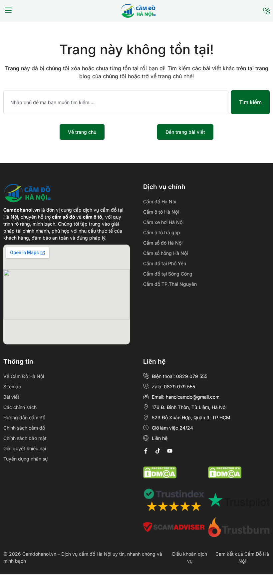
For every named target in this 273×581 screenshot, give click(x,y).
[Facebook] (145, 451)
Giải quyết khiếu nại (24, 448)
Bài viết (11, 397)
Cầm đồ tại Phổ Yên (164, 263)
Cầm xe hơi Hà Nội (163, 222)
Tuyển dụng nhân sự (25, 459)
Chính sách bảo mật (25, 438)
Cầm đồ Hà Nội (159, 201)
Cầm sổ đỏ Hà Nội (162, 243)
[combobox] (115, 102)
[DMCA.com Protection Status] (224, 476)
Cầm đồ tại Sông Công (167, 274)
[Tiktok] (157, 451)
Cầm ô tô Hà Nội (161, 212)
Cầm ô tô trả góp (161, 232)
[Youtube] (169, 451)
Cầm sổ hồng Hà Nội (165, 253)
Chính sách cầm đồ (24, 428)
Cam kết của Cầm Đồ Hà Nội (242, 557)
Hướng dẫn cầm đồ (24, 417)
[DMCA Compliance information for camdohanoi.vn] (159, 476)
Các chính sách (20, 407)
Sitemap (12, 386)
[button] (8, 11)
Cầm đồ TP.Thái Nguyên (170, 284)
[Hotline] (266, 11)
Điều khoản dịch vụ (189, 557)
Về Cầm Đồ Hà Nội (23, 376)
